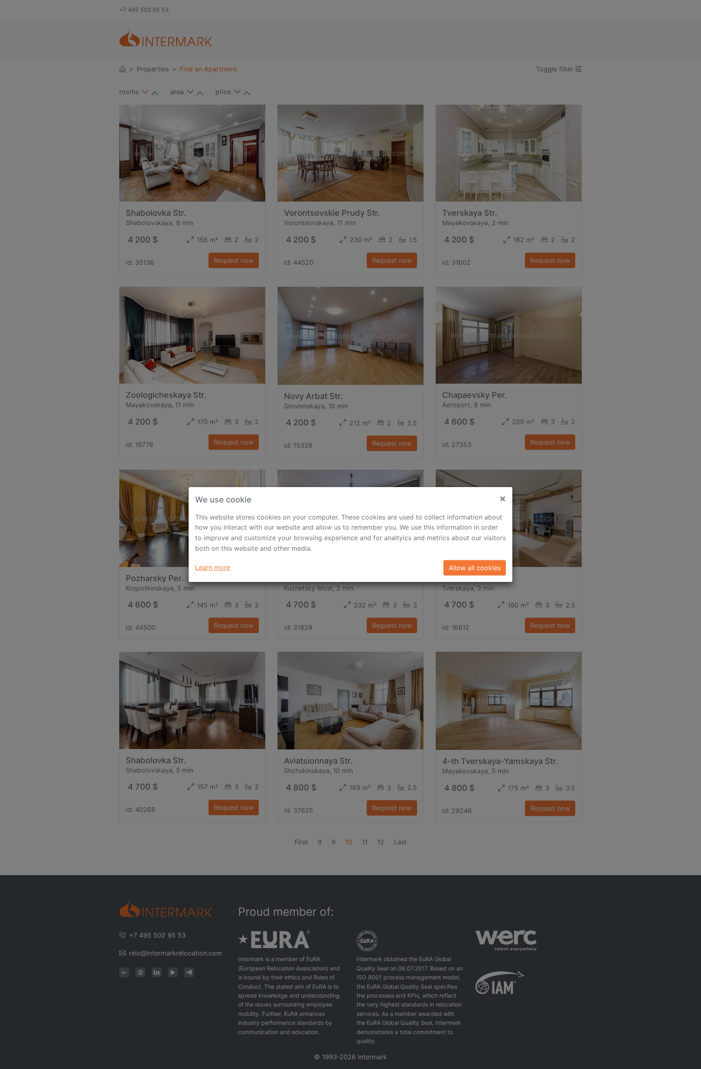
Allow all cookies (475, 568)
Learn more (212, 567)
